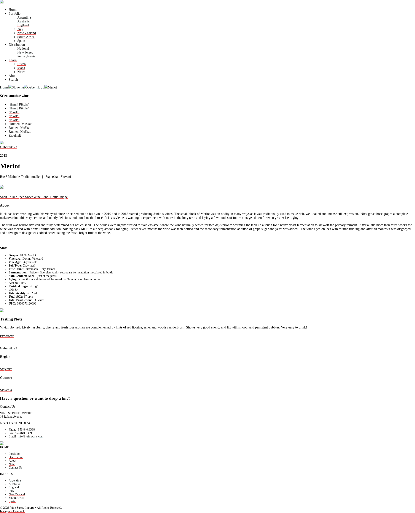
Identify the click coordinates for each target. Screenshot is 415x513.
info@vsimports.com (30, 436)
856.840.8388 (26, 429)
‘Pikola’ (14, 112)
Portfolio (15, 13)
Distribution (17, 44)
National (23, 48)
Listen (21, 64)
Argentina (24, 17)
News (21, 72)
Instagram (6, 511)
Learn (13, 60)
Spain (21, 41)
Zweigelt (15, 135)
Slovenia (18, 87)
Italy (20, 29)
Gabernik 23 (35, 87)
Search (13, 79)
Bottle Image (59, 197)
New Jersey (25, 52)
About (13, 75)
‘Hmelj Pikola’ (19, 104)
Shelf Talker (9, 197)
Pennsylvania (26, 56)
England (23, 25)
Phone (12, 429)
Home (13, 9)
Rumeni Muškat (19, 127)
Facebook (19, 511)
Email (12, 436)
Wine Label (42, 197)
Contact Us (7, 406)
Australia (23, 21)
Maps (21, 68)
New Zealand (26, 33)
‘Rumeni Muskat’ (21, 124)
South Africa (26, 37)
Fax (11, 433)
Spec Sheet (26, 197)
